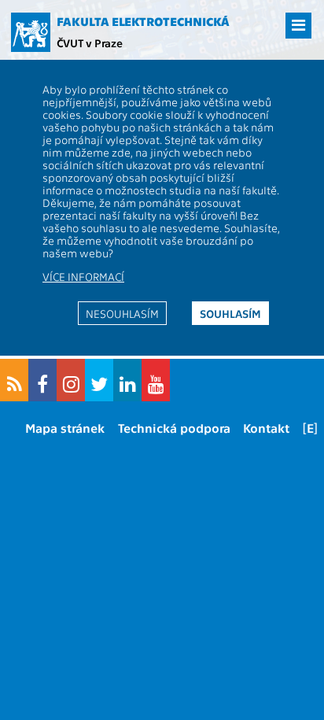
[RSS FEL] (14, 380)
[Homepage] (30, 32)
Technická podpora (174, 427)
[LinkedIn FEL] (127, 380)
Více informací (83, 276)
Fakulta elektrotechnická (143, 21)
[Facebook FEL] (42, 380)
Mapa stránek (65, 427)
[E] (310, 427)
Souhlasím (230, 313)
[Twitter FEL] (99, 380)
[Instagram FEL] (71, 380)
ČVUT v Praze (90, 42)
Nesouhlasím (122, 313)
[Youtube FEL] (156, 380)
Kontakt (266, 427)
